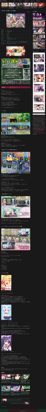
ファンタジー (37, 127)
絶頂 (43, 116)
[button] (2, 69)
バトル (43, 121)
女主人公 (43, 120)
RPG (43, 123)
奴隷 (37, 129)
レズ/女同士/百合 (37, 121)
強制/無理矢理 (34, 116)
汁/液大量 (42, 128)
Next (45, 5)
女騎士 (36, 134)
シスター (40, 127)
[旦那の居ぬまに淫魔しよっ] (39, 90)
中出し (40, 119)
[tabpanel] (4, 5)
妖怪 (38, 119)
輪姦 (42, 121)
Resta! (8, 29)
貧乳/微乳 (37, 128)
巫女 (43, 129)
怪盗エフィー (34, 62)
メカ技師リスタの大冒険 (12, 43)
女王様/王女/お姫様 (39, 120)
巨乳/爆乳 (36, 119)
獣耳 (41, 119)
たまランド (34, 94)
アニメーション (39, 122)
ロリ (41, 121)
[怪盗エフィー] (39, 58)
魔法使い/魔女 (39, 129)
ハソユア (34, 104)
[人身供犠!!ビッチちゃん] (39, 67)
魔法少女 (35, 128)
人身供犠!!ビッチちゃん (35, 71)
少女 (42, 132)
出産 (34, 127)
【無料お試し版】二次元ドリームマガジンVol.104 (38, 84)
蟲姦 (44, 129)
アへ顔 (33, 121)
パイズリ (42, 127)
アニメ (37, 116)
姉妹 (41, 120)
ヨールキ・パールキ (35, 72)
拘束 (42, 116)
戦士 (39, 121)
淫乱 (33, 129)
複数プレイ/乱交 (35, 120)
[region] (15, 71)
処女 (34, 121)
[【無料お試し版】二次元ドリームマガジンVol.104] (39, 78)
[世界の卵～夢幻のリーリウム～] (39, 99)
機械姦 (42, 129)
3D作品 (36, 129)
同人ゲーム (3, 367)
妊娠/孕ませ (39, 128)
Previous (0, 5)
